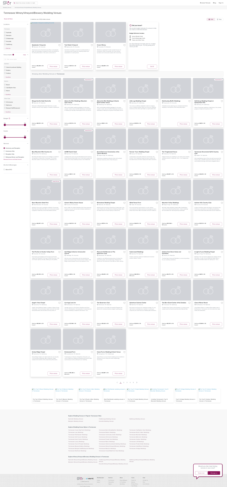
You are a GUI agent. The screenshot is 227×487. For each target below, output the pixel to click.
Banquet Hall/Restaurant (13, 108)
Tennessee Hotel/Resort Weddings (139, 446)
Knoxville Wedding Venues (106, 421)
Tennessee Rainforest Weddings (77, 451)
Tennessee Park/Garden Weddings (78, 435)
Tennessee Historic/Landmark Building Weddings (112, 444)
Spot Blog (122, 484)
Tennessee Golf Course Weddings (77, 437)
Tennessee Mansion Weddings (107, 448)
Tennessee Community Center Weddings (110, 435)
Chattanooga (9, 38)
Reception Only (10, 154)
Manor (8, 90)
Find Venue (111, 480)
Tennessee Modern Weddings (107, 432)
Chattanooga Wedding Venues (107, 419)
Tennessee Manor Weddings (107, 441)
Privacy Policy (134, 484)
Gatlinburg (9, 44)
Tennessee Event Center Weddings (78, 439)
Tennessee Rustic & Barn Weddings (139, 432)
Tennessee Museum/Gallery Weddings (79, 446)
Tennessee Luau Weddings (75, 432)
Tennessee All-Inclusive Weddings (108, 437)
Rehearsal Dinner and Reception (15, 157)
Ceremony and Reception (13, 148)
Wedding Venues (7, 7)
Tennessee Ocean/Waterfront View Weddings (111, 451)
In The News (123, 482)
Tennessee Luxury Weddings (76, 441)
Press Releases (123, 480)
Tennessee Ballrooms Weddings (138, 437)
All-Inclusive (9, 102)
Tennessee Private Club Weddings (108, 439)
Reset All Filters (8, 19)
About (98, 482)
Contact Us (145, 480)
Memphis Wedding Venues (75, 421)
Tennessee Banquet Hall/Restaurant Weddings (81, 448)
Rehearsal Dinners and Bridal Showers (13, 159)
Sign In (221, 3)
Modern (8, 70)
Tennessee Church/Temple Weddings (78, 444)
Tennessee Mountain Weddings (138, 435)
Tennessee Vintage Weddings (137, 448)
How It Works (146, 484)
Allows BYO (8, 169)
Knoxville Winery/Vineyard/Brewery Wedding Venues (113, 464)
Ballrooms (9, 105)
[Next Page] (136, 382)
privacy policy (80, 484)
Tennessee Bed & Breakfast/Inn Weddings (110, 430)
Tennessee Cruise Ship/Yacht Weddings (79, 430)
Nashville (8, 32)
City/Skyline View (11, 87)
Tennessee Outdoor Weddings (137, 439)
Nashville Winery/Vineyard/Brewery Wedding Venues (82, 460)
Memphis (8, 35)
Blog (214, 3)
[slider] (5, 125)
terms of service (89, 484)
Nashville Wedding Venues (75, 419)
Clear (24, 55)
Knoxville (8, 41)
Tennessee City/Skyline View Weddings (140, 430)
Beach (8, 84)
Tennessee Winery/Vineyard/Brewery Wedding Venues (28, 7)
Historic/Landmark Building (13, 67)
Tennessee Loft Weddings (136, 441)
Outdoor (8, 73)
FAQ (144, 482)
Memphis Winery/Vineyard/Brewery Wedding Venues (82, 462)
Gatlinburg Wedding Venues (137, 419)
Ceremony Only (10, 151)
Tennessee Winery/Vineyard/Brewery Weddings (112, 446)
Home (98, 480)
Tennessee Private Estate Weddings (139, 444)
